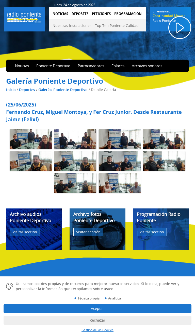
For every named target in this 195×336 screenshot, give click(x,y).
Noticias (22, 65)
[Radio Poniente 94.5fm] (24, 16)
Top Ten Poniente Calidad (117, 25)
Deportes (27, 89)
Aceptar (97, 308)
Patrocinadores (91, 65)
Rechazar (97, 320)
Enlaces (117, 65)
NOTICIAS (60, 13)
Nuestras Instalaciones (72, 25)
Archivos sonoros (147, 65)
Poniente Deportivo (53, 65)
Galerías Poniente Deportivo (63, 89)
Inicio (11, 89)
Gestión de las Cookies (97, 330)
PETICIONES (101, 13)
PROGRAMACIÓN (128, 13)
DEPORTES (80, 13)
